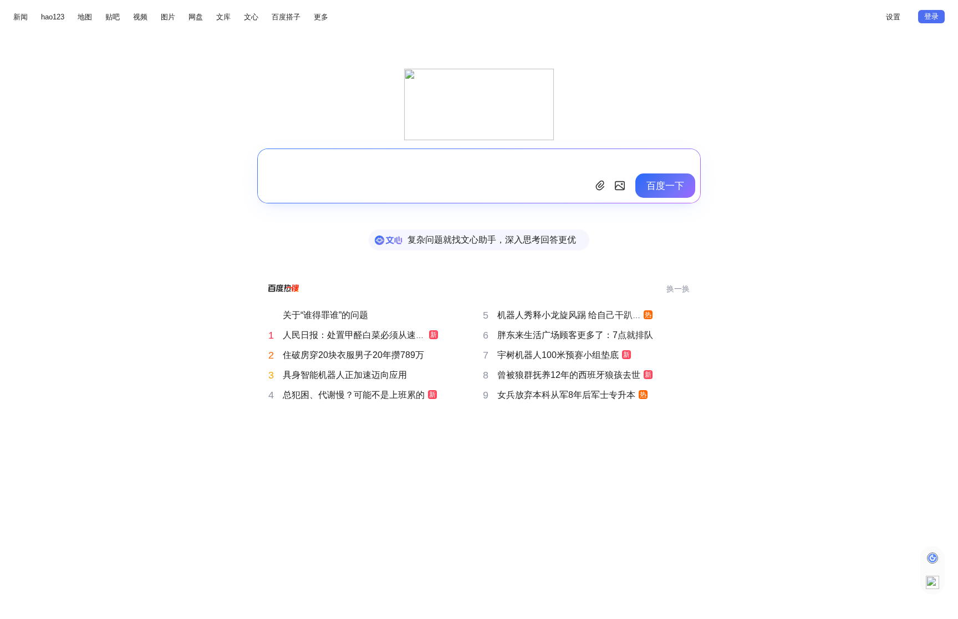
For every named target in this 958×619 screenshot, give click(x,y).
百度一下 (665, 186)
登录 (931, 16)
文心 (251, 17)
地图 (85, 17)
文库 (223, 17)
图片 (168, 17)
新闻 (20, 17)
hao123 (52, 17)
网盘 (195, 17)
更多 (321, 17)
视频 (140, 17)
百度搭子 (286, 17)
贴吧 (112, 17)
